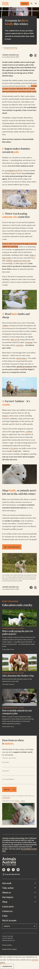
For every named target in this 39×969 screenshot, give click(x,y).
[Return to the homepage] (5, 3)
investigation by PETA (14, 170)
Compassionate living (10, 48)
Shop (4, 901)
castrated (19, 345)
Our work (6, 883)
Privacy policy (7, 945)
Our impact (7, 897)
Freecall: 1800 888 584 (12, 874)
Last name (9, 771)
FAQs (4, 915)
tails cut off (15, 339)
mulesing (28, 342)
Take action (8, 887)
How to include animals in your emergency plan (17, 712)
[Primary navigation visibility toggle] (36, 3)
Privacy (17, 801)
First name (9, 762)
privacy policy (6, 797)
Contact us (7, 911)
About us (6, 892)
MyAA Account (9, 920)
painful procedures (24, 366)
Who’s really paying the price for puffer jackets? (17, 632)
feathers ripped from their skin (18, 260)
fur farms (14, 448)
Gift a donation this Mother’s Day (18, 675)
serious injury (21, 358)
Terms (23, 801)
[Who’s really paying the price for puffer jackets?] (19, 617)
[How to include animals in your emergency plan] (19, 697)
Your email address (12, 779)
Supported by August (9, 949)
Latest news (8, 906)
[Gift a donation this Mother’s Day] (19, 662)
